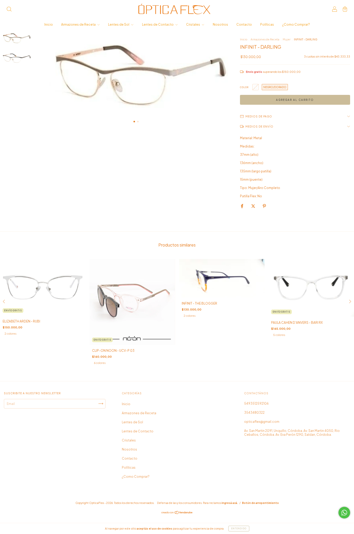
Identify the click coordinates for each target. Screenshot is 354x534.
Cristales (193, 24)
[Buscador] (9, 10)
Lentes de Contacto (158, 24)
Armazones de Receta (78, 24)
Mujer (287, 39)
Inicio (48, 24)
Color (244, 87)
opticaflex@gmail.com (261, 422)
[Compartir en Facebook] (242, 206)
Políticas (267, 24)
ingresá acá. (230, 502)
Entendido (238, 528)
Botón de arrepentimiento (260, 502)
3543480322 (254, 412)
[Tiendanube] (177, 513)
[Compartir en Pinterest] (264, 206)
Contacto (244, 24)
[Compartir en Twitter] (253, 206)
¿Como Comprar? (296, 24)
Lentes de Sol (119, 24)
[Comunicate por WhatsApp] (344, 512)
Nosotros (220, 24)
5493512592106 (256, 403)
